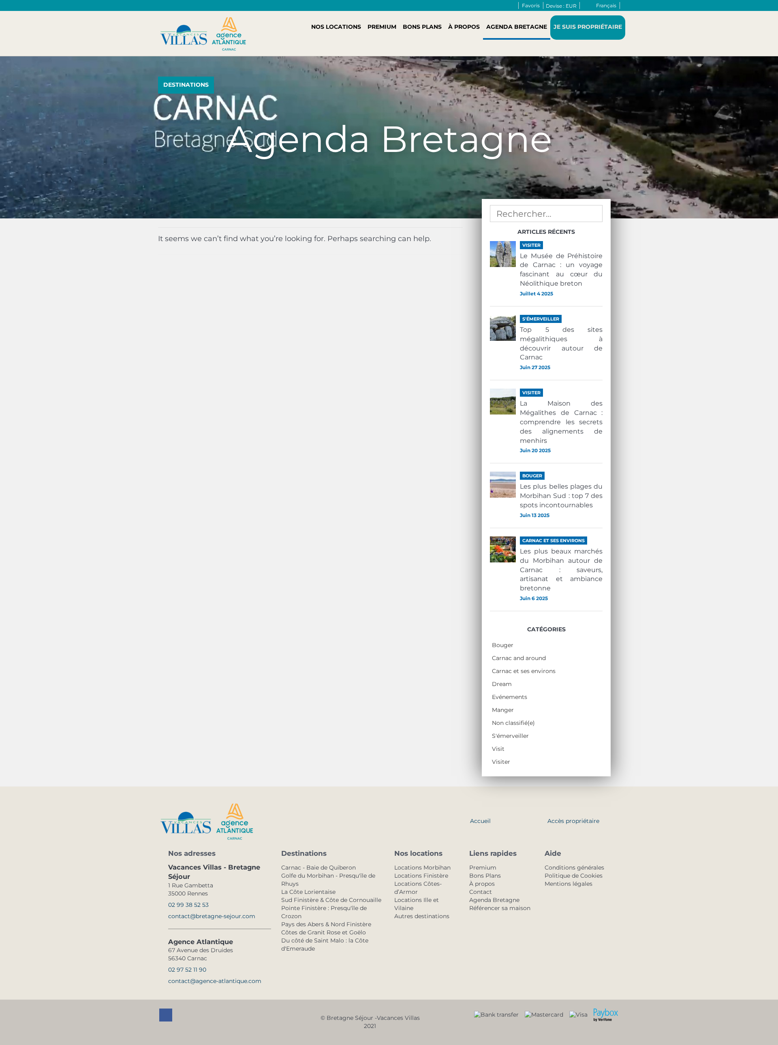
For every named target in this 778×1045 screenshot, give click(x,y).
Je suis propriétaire (588, 26)
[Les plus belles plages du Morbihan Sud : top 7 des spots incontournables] (503, 485)
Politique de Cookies (574, 875)
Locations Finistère (421, 875)
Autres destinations (421, 916)
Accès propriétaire (573, 821)
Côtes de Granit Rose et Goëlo (323, 932)
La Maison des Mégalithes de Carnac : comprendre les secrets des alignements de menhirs (561, 422)
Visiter (501, 761)
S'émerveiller (510, 735)
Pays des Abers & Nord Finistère (326, 924)
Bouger (502, 645)
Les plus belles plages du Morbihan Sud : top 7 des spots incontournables (561, 496)
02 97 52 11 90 (187, 969)
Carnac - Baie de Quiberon (318, 867)
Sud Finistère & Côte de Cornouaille (331, 900)
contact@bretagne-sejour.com (211, 916)
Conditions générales (574, 867)
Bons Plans (422, 26)
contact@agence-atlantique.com (214, 981)
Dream (502, 684)
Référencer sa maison (499, 908)
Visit (498, 748)
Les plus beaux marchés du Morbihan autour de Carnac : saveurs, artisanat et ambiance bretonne (561, 569)
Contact (480, 891)
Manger (503, 710)
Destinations (186, 84)
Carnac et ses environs (524, 671)
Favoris (531, 5)
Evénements (509, 697)
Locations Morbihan (422, 867)
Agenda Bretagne (516, 26)
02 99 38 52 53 (188, 904)
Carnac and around (519, 658)
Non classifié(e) (513, 723)
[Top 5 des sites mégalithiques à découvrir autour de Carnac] (503, 328)
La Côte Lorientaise (308, 891)
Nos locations (336, 26)
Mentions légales (568, 883)
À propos (464, 26)
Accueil (480, 821)
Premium (382, 26)
